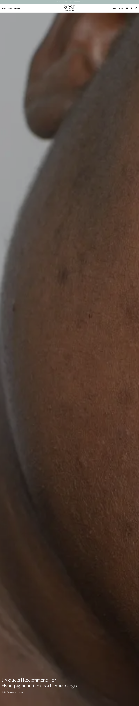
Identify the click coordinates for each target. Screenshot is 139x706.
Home (3, 8)
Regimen (17, 8)
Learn (114, 8)
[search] (127, 8)
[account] (131, 8)
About (121, 8)
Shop (10, 8)
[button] (136, 8)
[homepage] (69, 8)
